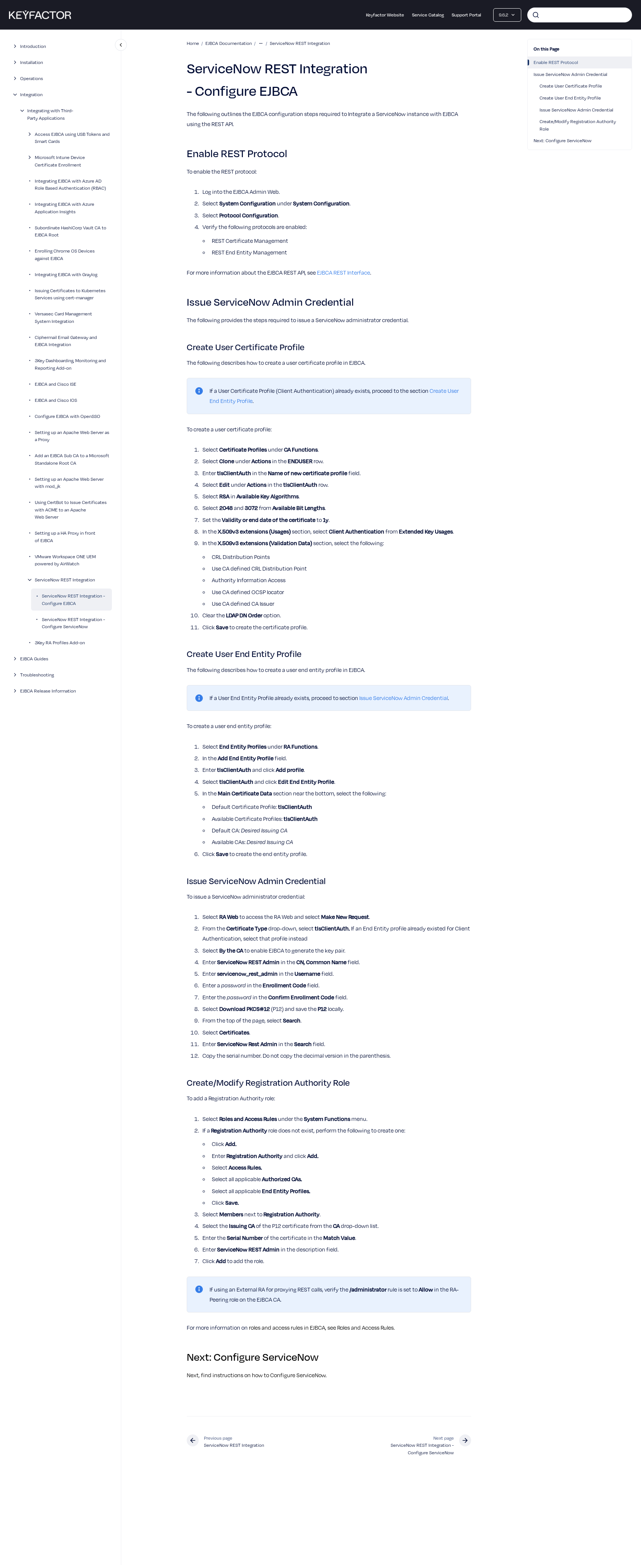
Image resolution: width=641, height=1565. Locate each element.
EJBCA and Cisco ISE (55, 383)
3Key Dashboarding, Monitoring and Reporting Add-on (70, 364)
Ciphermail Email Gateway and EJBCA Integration (66, 340)
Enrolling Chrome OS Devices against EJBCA (65, 254)
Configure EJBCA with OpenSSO (67, 416)
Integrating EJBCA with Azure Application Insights (64, 207)
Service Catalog (428, 15)
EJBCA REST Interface (343, 272)
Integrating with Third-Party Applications (50, 114)
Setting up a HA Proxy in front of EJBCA (65, 536)
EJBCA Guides (34, 658)
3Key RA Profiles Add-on (60, 642)
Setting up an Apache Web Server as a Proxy (72, 435)
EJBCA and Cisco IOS (56, 400)
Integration (31, 94)
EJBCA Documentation (228, 43)
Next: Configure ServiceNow (563, 140)
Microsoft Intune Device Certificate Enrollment (60, 161)
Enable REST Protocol (556, 62)
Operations (31, 78)
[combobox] (580, 15)
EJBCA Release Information (48, 691)
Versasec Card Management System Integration (63, 317)
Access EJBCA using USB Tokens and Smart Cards (72, 137)
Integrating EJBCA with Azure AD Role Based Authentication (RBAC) (70, 184)
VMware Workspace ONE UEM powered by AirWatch (65, 559)
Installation (31, 62)
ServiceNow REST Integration (65, 580)
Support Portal (466, 15)
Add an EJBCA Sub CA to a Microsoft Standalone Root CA (72, 459)
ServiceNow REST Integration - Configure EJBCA (73, 599)
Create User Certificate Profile (571, 86)
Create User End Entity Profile (570, 98)
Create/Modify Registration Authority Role (578, 125)
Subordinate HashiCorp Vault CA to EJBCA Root (70, 231)
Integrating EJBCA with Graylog (66, 274)
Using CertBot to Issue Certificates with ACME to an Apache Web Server (71, 509)
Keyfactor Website (385, 15)
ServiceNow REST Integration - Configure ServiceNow (73, 622)
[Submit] (536, 15)
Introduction (33, 46)
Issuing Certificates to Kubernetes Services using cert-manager (70, 293)
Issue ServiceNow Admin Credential (570, 74)
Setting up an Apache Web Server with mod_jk (69, 482)
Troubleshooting (37, 675)
